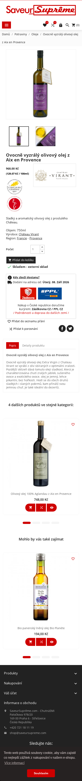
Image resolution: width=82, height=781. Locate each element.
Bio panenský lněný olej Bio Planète (41, 628)
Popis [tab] (12, 345)
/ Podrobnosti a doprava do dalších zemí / (41, 313)
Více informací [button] (14, 763)
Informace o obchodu (20, 703)
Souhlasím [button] (41, 773)
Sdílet (62, 328)
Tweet (70, 328)
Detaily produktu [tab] (33, 345)
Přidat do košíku (21, 260)
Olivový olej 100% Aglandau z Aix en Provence (41, 494)
